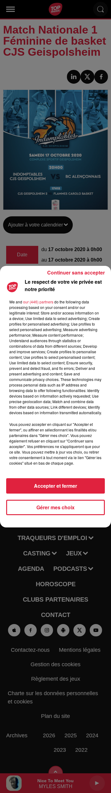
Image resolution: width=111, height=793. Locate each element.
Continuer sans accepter (76, 272)
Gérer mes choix (55, 507)
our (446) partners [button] (38, 301)
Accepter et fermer (55, 485)
